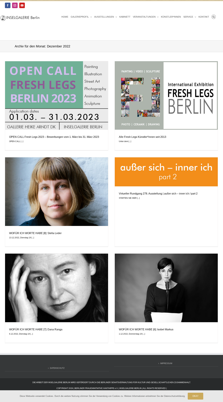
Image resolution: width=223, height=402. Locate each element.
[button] (214, 17)
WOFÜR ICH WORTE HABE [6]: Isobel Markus (146, 329)
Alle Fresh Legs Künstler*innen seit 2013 (142, 137)
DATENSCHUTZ (57, 368)
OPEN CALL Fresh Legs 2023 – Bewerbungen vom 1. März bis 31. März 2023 (54, 137)
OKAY (195, 396)
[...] (22, 141)
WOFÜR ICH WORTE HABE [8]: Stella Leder (35, 233)
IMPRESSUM (166, 363)
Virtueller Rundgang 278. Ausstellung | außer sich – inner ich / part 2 (158, 193)
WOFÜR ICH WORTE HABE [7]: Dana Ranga (35, 329)
